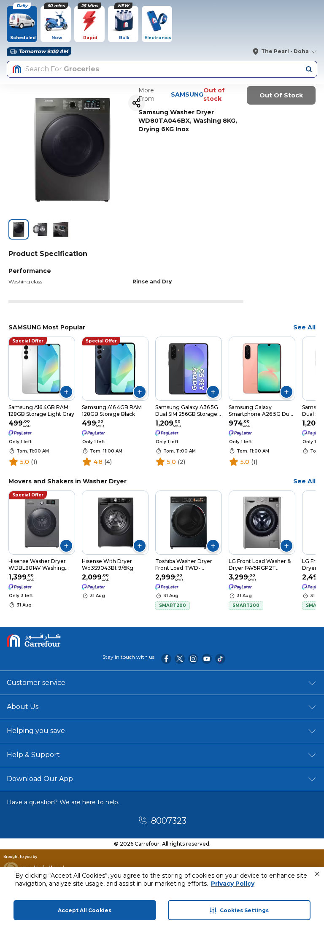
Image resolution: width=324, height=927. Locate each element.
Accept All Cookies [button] (84, 910)
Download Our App (40, 779)
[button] (317, 874)
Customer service (36, 683)
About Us (22, 707)
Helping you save (36, 731)
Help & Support (33, 755)
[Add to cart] (66, 392)
